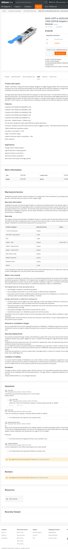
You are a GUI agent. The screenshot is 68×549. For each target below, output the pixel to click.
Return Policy (20, 532)
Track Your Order (52, 538)
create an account (44, 459)
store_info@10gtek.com (13, 271)
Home (4, 11)
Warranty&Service (29, 77)
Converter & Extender (14, 11)
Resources (52, 77)
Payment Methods (52, 535)
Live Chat (35, 535)
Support (17, 7)
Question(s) (59, 27)
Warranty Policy (21, 535)
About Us (3, 532)
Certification (4, 538)
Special (38, 7)
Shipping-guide (52, 532)
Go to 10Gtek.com (51, 7)
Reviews (45, 77)
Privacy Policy (20, 543)
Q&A (38, 77)
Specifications (16, 77)
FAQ (34, 538)
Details (7, 77)
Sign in (36, 459)
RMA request (20, 541)
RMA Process (20, 538)
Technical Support (37, 532)
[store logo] (7, 2)
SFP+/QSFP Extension (30, 11)
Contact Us (4, 535)
